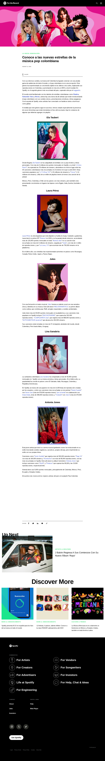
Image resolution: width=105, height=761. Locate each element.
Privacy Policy (26, 749)
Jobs (11, 708)
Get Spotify (17, 737)
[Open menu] (101, 3)
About (11, 704)
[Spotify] (11, 3)
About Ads (38, 749)
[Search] (97, 3)
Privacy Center (17, 749)
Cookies (33, 749)
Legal (11, 749)
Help (31, 704)
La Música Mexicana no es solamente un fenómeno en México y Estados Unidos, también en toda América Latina (85, 628)
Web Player (34, 708)
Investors (12, 713)
